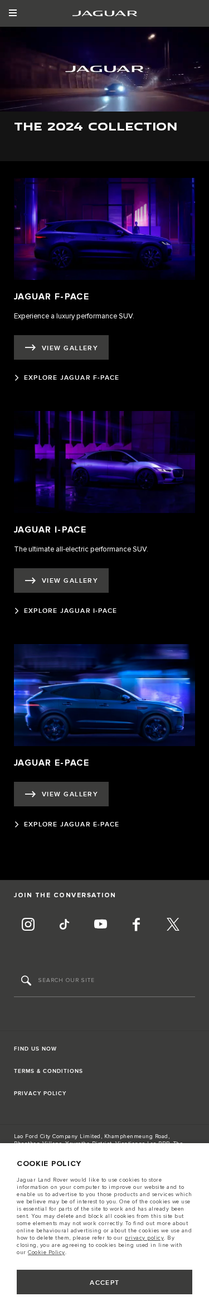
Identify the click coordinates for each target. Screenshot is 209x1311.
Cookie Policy (46, 1252)
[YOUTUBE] (100, 926)
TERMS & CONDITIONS (48, 1071)
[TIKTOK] (64, 926)
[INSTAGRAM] (28, 926)
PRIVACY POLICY (40, 1093)
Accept (105, 1283)
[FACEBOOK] (136, 926)
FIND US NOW (35, 1049)
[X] (173, 926)
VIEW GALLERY (70, 348)
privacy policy (144, 1238)
